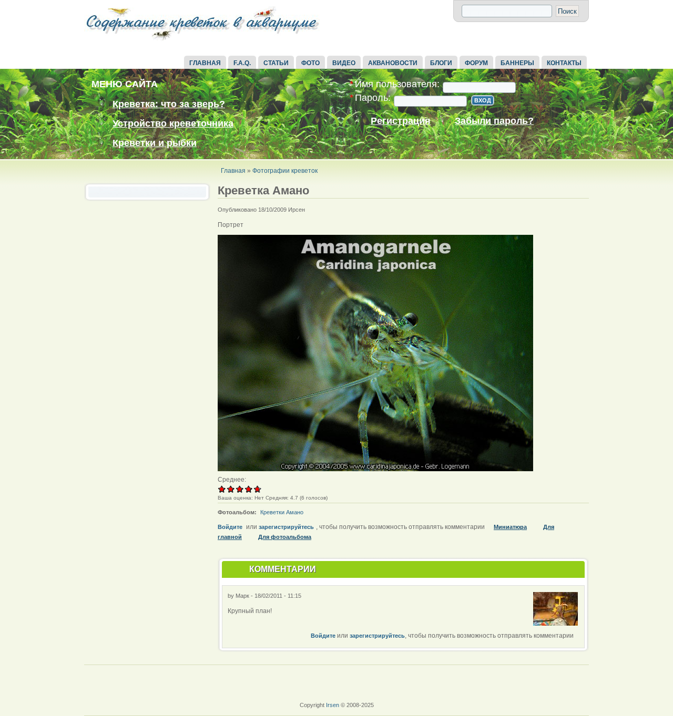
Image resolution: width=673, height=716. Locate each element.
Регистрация (401, 121)
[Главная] (202, 41)
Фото (310, 63)
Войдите (230, 527)
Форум (476, 63)
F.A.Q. (242, 63)
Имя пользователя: (395, 84)
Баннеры (517, 63)
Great (248, 489)
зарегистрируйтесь (286, 527)
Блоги (441, 63)
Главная (205, 63)
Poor (222, 489)
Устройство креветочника (173, 123)
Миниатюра (510, 527)
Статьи (276, 63)
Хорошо (240, 489)
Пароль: (370, 98)
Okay (231, 489)
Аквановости (392, 63)
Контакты (564, 63)
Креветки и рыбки (155, 143)
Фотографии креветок (285, 170)
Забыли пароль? (494, 121)
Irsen (332, 705)
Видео (343, 63)
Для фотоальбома (284, 537)
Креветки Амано (281, 512)
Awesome (256, 489)
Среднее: (232, 479)
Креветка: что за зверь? (169, 104)
